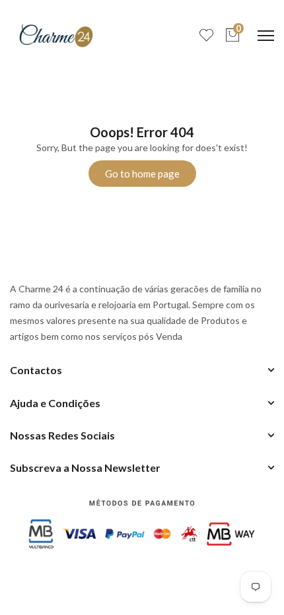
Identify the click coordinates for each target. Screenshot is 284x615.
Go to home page (142, 173)
